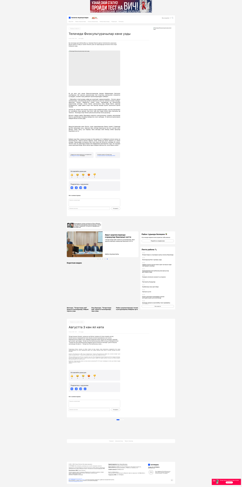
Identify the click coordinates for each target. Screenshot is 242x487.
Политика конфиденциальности (76, 481)
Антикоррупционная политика (75, 478)
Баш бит (71, 21)
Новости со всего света (76, 322)
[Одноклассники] (76, 187)
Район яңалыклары (80, 21)
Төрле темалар (129, 441)
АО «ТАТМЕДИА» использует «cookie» (77, 479)
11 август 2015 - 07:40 (73, 38)
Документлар (119, 441)
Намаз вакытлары (105, 21)
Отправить (115, 208)
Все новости (158, 306)
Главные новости (74, 28)
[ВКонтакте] (72, 187)
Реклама (121, 21)
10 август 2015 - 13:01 (73, 331)
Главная (111, 441)
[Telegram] (80, 187)
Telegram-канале (75, 155)
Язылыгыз (229, 482)
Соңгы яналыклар (93, 21)
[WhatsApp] (85, 187)
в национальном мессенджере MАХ (106, 155)
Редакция (114, 21)
